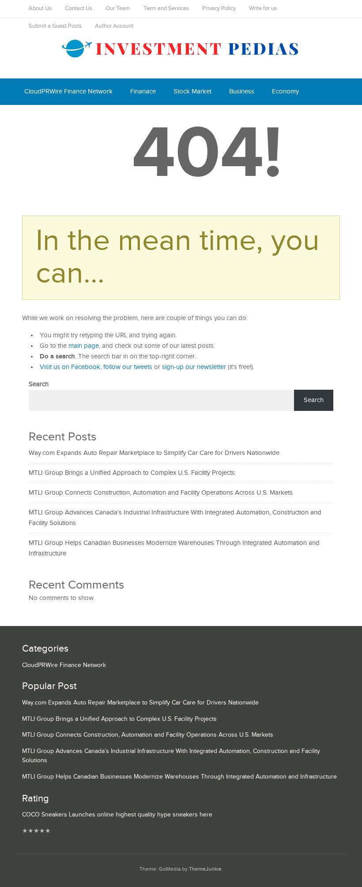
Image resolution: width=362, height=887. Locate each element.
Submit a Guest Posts (55, 26)
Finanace (143, 91)
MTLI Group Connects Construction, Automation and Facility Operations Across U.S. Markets (161, 492)
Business (241, 91)
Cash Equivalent (47, 118)
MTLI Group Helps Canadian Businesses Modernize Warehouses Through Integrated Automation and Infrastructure (179, 776)
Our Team (118, 8)
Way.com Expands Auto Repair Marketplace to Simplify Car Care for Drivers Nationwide (154, 453)
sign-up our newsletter (194, 367)
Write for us (263, 8)
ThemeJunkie (205, 869)
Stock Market (192, 91)
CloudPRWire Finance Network (68, 91)
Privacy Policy (219, 8)
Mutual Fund (105, 118)
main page (83, 346)
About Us (40, 8)
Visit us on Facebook (70, 367)
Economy (285, 91)
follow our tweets (127, 367)
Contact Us (78, 8)
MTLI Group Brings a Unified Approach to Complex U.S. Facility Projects (132, 473)
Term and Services (166, 8)
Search (39, 384)
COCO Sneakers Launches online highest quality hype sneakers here (117, 814)
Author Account (114, 26)
